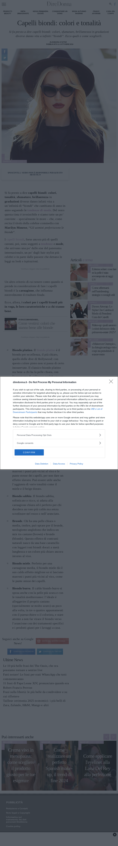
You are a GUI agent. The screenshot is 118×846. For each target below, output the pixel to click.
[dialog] (59, 423)
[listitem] (59, 435)
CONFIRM (29, 452)
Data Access (59, 463)
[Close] (112, 382)
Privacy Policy (76, 463)
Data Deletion (41, 463)
